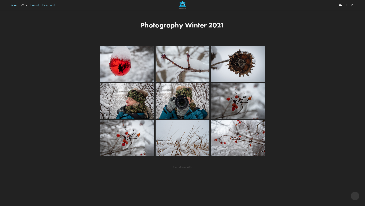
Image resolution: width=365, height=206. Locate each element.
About (14, 5)
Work (24, 5)
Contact (34, 5)
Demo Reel (48, 5)
